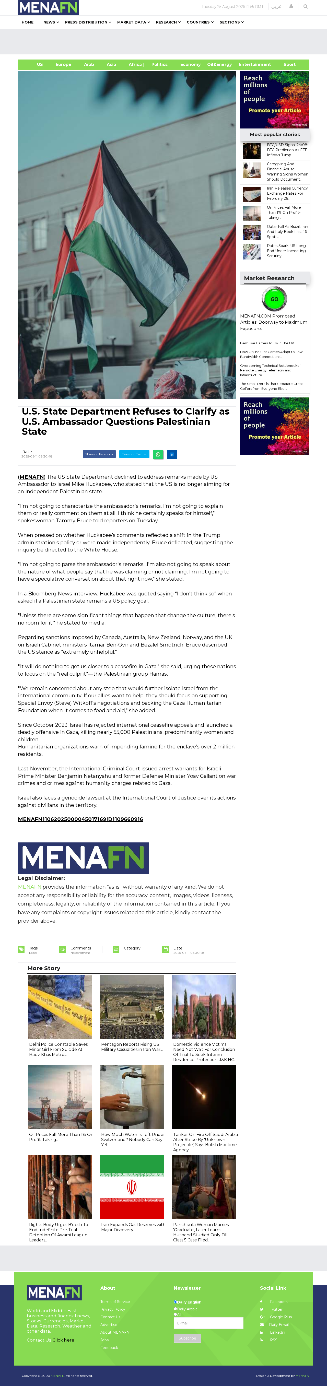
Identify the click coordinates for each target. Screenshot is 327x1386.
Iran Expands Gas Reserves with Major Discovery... (133, 1227)
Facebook (278, 1301)
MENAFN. (58, 1376)
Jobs (104, 1340)
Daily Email (279, 1324)
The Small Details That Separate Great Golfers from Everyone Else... (271, 386)
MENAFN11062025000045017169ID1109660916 (80, 819)
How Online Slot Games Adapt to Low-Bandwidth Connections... (272, 354)
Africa (134, 64)
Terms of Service (115, 1301)
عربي (276, 6)
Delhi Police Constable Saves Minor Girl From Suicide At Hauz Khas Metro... (58, 1049)
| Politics (158, 64)
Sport (286, 64)
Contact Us (110, 1317)
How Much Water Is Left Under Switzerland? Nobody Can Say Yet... (133, 1139)
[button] (291, 6)
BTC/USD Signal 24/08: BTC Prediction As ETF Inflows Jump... (287, 150)
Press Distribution (86, 22)
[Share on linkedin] (172, 454)
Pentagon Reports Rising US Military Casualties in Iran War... (132, 1047)
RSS (273, 1340)
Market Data (131, 22)
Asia (111, 64)
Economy (190, 64)
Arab (89, 64)
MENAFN (31, 477)
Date (26, 451)
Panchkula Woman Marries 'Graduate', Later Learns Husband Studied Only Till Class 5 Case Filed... (201, 1232)
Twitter (276, 1309)
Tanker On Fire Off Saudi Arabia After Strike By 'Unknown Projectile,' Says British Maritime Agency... (205, 1142)
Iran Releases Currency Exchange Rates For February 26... (287, 193)
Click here (63, 1340)
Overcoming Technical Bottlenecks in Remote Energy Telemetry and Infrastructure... (271, 370)
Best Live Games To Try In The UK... (268, 343)
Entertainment (247, 64)
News (49, 22)
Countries (198, 22)
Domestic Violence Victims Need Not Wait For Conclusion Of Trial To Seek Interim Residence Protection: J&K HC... (204, 1052)
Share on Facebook (99, 454)
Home (27, 22)
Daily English (189, 1302)
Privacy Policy (112, 1309)
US (33, 64)
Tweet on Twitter (134, 454)
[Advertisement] (166, 41)
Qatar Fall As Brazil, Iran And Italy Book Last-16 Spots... (287, 231)
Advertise (108, 1324)
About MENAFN (115, 1332)
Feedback (109, 1347)
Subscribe (187, 1338)
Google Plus (280, 1317)
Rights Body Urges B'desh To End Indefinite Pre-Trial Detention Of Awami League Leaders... (58, 1232)
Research (166, 22)
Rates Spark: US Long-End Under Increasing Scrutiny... (287, 250)
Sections (230, 22)
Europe (63, 64)
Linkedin (277, 1332)
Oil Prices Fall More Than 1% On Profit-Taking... (284, 212)
